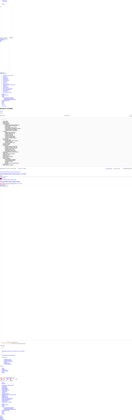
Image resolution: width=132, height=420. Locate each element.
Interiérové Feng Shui (9, 134)
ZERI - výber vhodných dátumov (9, 153)
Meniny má (12, 2)
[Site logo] (6, 36)
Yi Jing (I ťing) (5, 138)
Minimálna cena (2, 115)
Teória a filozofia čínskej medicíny (11, 127)
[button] (2, 177)
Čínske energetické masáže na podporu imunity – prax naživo (13, 173)
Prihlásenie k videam (7, 359)
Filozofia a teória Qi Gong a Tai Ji (11, 148)
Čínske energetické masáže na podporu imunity (10, 181)
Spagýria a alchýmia (6, 143)
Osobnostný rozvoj (6, 154)
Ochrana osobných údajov (8, 361)
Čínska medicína (6, 123)
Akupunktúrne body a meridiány (11, 129)
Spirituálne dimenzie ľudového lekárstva (8, 355)
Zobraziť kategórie (109, 168)
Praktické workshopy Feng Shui (10, 137)
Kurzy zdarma (5, 121)
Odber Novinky (4, 369)
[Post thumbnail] (4, 350)
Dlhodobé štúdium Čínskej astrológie (11, 140)
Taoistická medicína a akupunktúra (11, 130)
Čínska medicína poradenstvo (9, 97)
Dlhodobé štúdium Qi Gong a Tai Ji (11, 146)
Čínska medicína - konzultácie (10, 159)
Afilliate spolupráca (5, 370)
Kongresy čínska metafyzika (8, 156)
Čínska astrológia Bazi (7, 139)
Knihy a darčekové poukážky (8, 164)
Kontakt (3, 372)
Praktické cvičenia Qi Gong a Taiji (11, 147)
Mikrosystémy (7, 126)
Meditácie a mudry (6, 144)
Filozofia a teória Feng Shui (10, 133)
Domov (1, 168)
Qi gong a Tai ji (5, 145)
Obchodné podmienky (7, 360)
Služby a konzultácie (6, 158)
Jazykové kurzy (6, 157)
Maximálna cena (67, 115)
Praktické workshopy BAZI (10, 142)
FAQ (3, 371)
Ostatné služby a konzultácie (8, 98)
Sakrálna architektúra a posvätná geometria (11, 151)
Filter (130, 115)
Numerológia (5, 152)
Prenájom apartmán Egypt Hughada (10, 99)
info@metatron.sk (4, 0)
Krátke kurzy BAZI (8, 141)
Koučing (6, 162)
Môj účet (5, 362)
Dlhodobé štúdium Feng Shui (10, 132)
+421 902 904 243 (4, 1)
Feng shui (4, 131)
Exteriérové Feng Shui (9, 135)
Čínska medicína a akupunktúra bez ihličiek (13, 128)
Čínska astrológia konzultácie (10, 160)
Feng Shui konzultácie (9, 161)
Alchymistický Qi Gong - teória (10, 150)
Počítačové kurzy (6, 155)
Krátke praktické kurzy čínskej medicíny (12, 124)
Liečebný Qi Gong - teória (9, 149)
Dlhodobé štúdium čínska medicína (11, 125)
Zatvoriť (1, 416)
